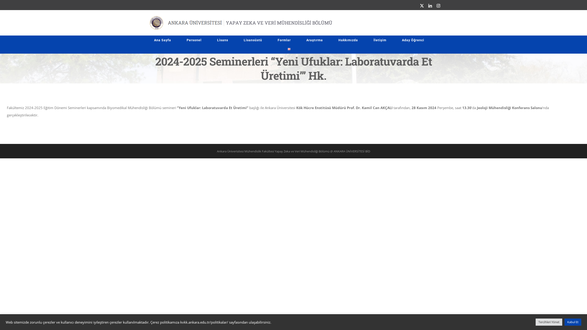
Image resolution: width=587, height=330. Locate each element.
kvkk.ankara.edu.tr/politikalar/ (204, 322)
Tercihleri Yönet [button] (548, 322)
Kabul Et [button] (573, 322)
